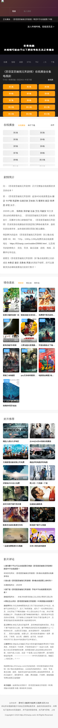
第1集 (11, 87)
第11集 (29, 107)
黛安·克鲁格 (20, 262)
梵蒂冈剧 (12, 80)
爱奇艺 (21, 703)
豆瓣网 (6, 644)
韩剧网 (33, 703)
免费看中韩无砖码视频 (48, 315)
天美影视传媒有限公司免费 (13, 462)
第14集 (29, 114)
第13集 (11, 114)
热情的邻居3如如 (10, 406)
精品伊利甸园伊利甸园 (39, 462)
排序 (52, 125)
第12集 (47, 107)
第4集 (11, 94)
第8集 (29, 100)
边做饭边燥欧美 (36, 504)
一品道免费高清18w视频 (12, 546)
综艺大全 (45, 703)
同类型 (20, 283)
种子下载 (31, 125)
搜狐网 (6, 606)
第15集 (47, 114)
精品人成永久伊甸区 (11, 441)
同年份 (37, 283)
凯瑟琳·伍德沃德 (20, 201)
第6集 (47, 94)
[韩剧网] (2, 1)
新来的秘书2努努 (10, 345)
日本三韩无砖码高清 (38, 546)
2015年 (19, 585)
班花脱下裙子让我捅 (38, 525)
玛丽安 (43, 211)
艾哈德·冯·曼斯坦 (37, 201)
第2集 (29, 87)
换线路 (51, 80)
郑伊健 (26, 211)
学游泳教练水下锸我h (47, 345)
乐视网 (38, 703)
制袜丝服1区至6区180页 (30, 315)
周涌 (28, 262)
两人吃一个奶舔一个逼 (39, 483)
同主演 (29, 283)
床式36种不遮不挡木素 (12, 504)
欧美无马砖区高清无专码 (13, 525)
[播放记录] (55, 4)
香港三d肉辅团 (9, 375)
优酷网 (27, 703)
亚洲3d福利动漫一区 (11, 315)
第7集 (11, 100)
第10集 (11, 107)
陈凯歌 (20, 211)
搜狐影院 (7, 597)
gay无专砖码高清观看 (29, 375)
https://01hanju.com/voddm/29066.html (28, 243)
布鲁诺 (11, 262)
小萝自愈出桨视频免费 (30, 345)
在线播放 (21, 125)
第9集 (47, 100)
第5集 (29, 94)
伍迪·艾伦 (34, 211)
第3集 (47, 87)
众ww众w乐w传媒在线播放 (40, 441)
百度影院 (7, 585)
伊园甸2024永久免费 (11, 483)
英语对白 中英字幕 (24, 80)
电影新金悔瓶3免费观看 (48, 375)
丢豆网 (6, 625)
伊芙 (8, 205)
